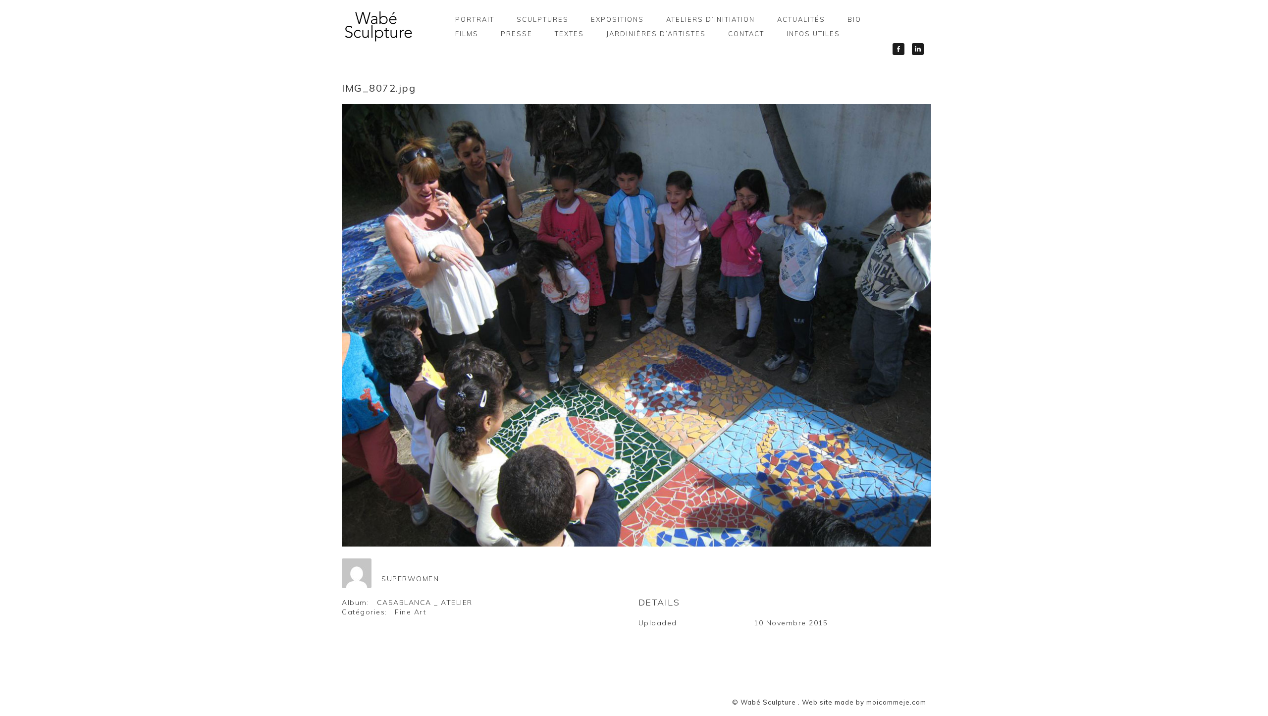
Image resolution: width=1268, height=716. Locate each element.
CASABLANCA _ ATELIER (425, 602)
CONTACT (746, 34)
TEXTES (569, 34)
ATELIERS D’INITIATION (710, 19)
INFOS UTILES (813, 34)
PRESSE (516, 34)
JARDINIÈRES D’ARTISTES (656, 34)
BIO (854, 19)
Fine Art (410, 611)
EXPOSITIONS (617, 19)
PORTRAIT (474, 19)
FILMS (466, 34)
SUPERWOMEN (410, 578)
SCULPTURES (543, 19)
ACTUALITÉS (801, 19)
